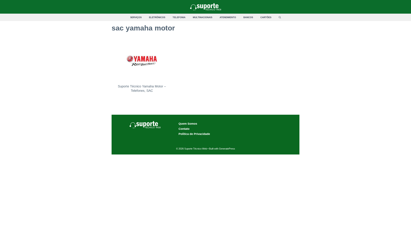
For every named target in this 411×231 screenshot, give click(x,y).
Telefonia (179, 17)
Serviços (136, 17)
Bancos (248, 17)
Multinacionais (202, 17)
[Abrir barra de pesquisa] (280, 17)
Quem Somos (188, 123)
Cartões (265, 17)
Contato (184, 128)
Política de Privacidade (194, 134)
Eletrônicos (157, 17)
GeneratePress (227, 148)
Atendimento (228, 17)
